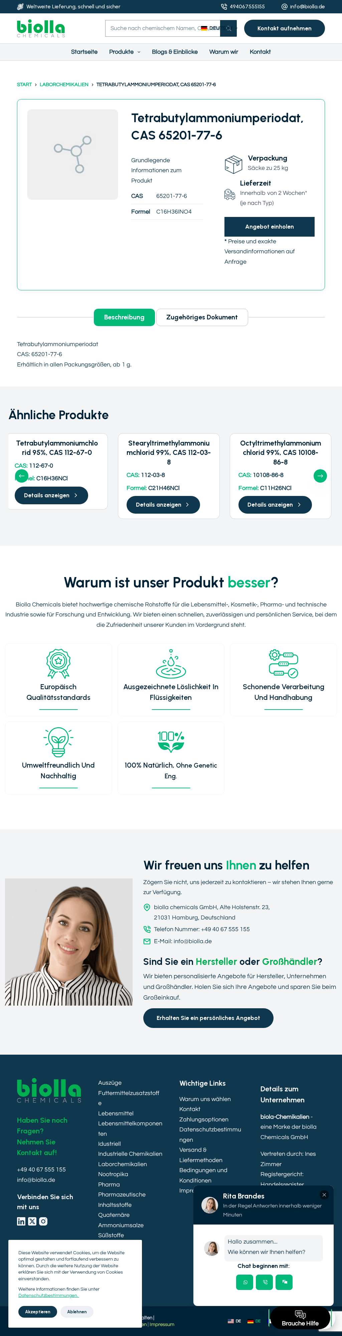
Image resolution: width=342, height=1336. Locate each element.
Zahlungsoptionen (203, 1119)
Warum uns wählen (205, 1099)
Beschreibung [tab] (124, 317)
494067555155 (247, 6)
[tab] (244, 1282)
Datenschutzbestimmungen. (48, 1295)
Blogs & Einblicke (175, 52)
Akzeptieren (37, 1311)
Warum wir (223, 52)
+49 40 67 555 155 (41, 1169)
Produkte (121, 52)
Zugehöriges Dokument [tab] (202, 317)
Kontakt (260, 52)
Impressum (162, 1324)
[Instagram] (43, 1221)
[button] (219, 28)
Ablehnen (77, 1311)
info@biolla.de (307, 6)
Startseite (84, 52)
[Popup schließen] (324, 1194)
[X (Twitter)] (32, 1221)
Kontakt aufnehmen (285, 28)
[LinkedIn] (21, 1221)
